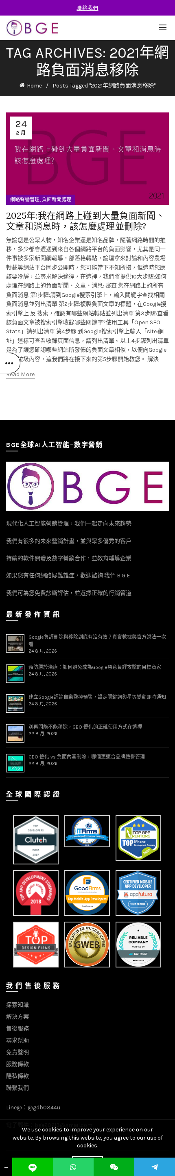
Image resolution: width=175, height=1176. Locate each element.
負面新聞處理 (56, 199)
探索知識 (17, 1004)
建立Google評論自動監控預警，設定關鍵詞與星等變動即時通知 (97, 697)
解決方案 (17, 1016)
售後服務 (17, 1028)
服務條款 (17, 1064)
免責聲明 (17, 1052)
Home (34, 85)
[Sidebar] (10, 363)
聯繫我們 (17, 1087)
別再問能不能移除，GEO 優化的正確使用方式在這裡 (85, 727)
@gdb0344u (44, 1107)
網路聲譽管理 (24, 199)
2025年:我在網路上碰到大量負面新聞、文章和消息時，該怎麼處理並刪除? (85, 221)
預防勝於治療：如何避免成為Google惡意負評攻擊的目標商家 (94, 667)
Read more (20, 374)
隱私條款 (17, 1076)
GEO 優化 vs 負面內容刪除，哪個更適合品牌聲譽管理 (86, 757)
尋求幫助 (17, 1040)
